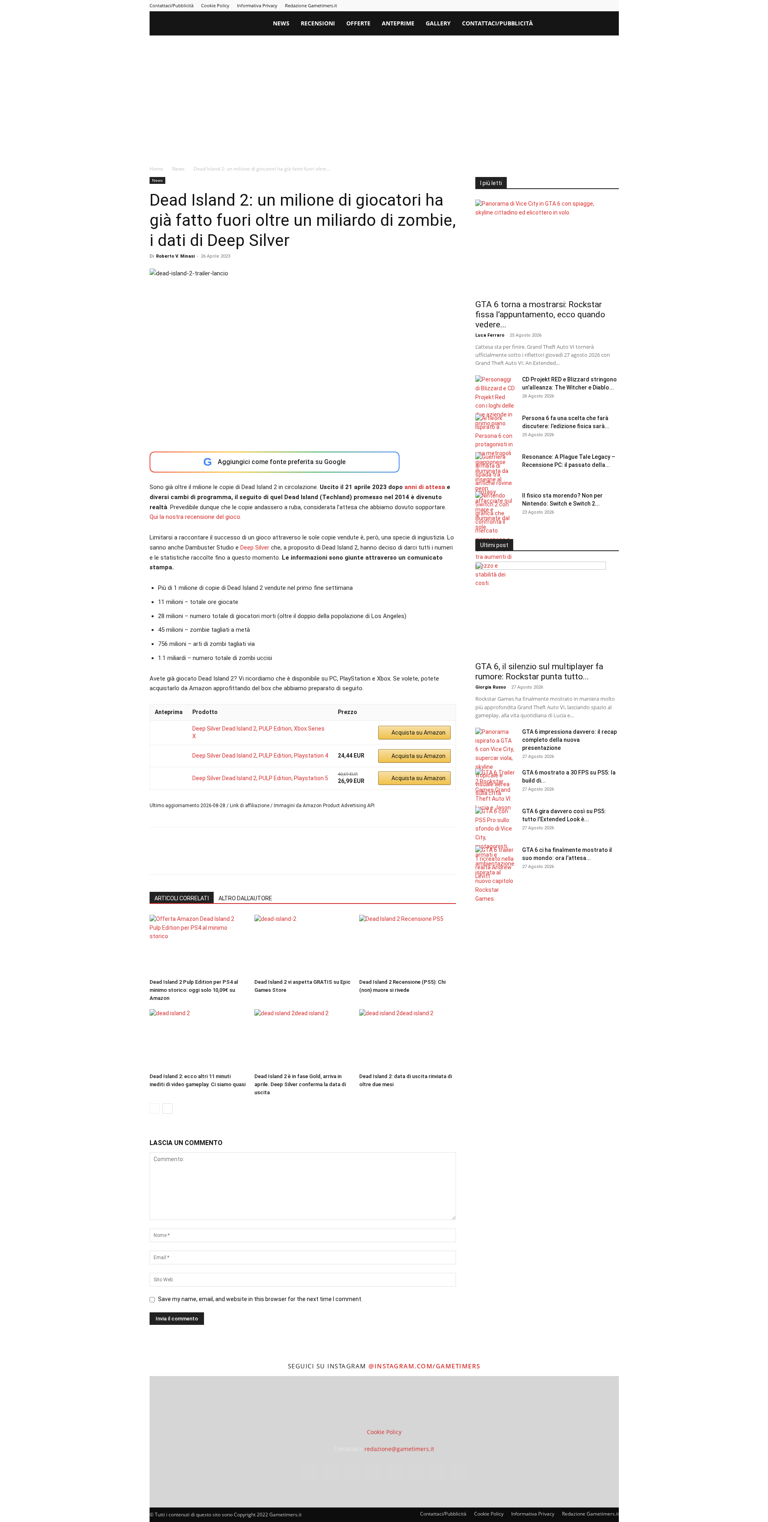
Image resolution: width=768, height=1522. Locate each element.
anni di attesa (424, 487)
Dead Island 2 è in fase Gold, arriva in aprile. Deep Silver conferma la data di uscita (300, 1084)
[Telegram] (573, 5)
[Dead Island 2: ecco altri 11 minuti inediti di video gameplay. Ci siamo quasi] (198, 1039)
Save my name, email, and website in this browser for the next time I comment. (260, 1299)
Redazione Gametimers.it (311, 5)
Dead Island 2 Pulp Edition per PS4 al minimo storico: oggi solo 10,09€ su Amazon (194, 990)
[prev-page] (155, 1109)
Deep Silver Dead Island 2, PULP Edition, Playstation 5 (260, 778)
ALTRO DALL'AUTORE (245, 898)
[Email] (250, 858)
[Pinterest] (560, 5)
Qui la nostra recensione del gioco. (195, 517)
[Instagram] (533, 5)
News (281, 23)
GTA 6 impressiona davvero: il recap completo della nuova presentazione (569, 740)
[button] (609, 24)
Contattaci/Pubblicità (172, 5)
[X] (599, 5)
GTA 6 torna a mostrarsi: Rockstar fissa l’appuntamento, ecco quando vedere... (540, 314)
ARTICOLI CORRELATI (181, 898)
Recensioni (318, 23)
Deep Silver (254, 547)
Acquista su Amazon (418, 732)
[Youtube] (613, 5)
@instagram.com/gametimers (424, 1366)
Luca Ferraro (489, 335)
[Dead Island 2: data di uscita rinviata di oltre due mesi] (407, 1039)
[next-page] (167, 1109)
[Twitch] (586, 5)
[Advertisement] (384, 96)
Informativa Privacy (257, 5)
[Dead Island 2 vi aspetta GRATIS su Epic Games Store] (302, 945)
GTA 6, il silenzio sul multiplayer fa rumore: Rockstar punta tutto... (539, 671)
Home (156, 168)
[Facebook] (520, 5)
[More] (287, 858)
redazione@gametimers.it (399, 1449)
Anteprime (398, 23)
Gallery (438, 23)
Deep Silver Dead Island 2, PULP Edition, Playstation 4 (260, 755)
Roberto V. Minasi (175, 256)
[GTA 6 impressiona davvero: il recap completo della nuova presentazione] (495, 763)
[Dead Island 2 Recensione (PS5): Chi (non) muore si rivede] (407, 945)
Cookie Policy (215, 5)
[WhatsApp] (213, 858)
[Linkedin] (546, 5)
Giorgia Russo (490, 687)
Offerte (358, 23)
